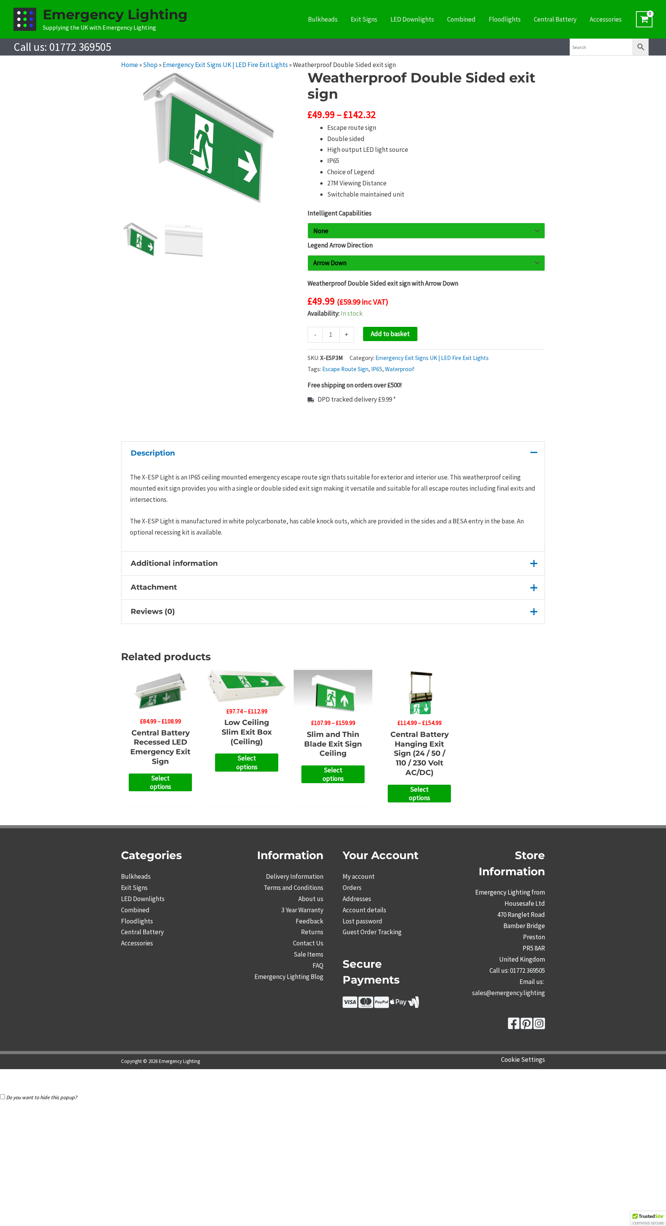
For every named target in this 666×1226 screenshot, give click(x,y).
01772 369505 (80, 47)
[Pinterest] (526, 1026)
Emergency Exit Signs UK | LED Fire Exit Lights (225, 65)
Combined (461, 19)
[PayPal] (381, 1005)
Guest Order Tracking (372, 932)
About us (310, 899)
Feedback (309, 921)
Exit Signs (364, 19)
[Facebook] (514, 1026)
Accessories (606, 19)
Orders (352, 887)
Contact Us (308, 943)
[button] (648, 1218)
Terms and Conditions (293, 887)
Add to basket (390, 334)
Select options (160, 782)
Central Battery (555, 19)
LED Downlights (412, 19)
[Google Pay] (413, 1005)
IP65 (376, 369)
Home (129, 65)
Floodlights (505, 19)
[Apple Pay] (398, 1005)
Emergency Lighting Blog (288, 976)
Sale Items (308, 954)
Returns (312, 932)
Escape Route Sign (345, 369)
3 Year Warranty (302, 910)
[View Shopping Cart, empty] (644, 19)
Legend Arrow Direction (340, 245)
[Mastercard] (365, 1005)
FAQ (318, 965)
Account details (364, 910)
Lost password (362, 921)
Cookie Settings (523, 1059)
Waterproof (399, 369)
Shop (150, 65)
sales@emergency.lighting (508, 993)
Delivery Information (294, 876)
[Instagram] (539, 1026)
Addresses (357, 899)
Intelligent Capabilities (340, 213)
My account (359, 876)
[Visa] (350, 1005)
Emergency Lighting (115, 14)
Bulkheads (323, 19)
